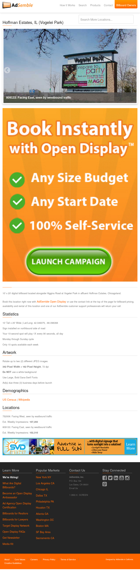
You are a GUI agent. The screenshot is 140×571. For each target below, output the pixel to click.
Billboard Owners (126, 5)
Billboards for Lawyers (15, 519)
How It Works (67, 5)
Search (83, 5)
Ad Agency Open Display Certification (17, 505)
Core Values (20, 559)
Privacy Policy (49, 559)
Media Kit (8, 544)
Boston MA (42, 526)
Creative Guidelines (13, 563)
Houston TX (43, 507)
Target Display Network (16, 525)
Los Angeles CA (45, 483)
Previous (2, 66)
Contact (108, 5)
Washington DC (45, 520)
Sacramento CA (45, 538)
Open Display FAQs (14, 531)
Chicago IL (42, 489)
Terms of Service (68, 559)
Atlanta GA (42, 513)
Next (128, 66)
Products (95, 5)
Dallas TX (41, 495)
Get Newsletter (11, 537)
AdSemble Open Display (51, 301)
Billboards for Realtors (15, 513)
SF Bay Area (43, 532)
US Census (9, 399)
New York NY (43, 477)
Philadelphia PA (45, 501)
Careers (34, 559)
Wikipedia (24, 399)
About (6, 559)
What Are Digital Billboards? (12, 485)
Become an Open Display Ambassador (17, 495)
